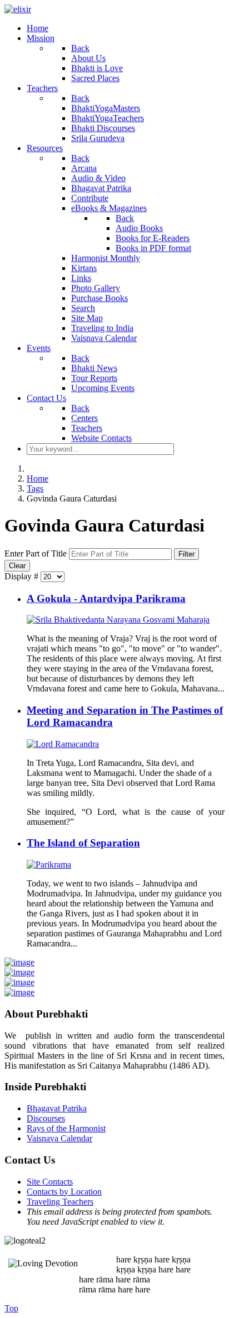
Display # (22, 576)
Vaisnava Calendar (59, 1138)
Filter (186, 554)
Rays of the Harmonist (66, 1128)
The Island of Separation (83, 843)
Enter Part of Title (36, 553)
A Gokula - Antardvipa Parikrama (106, 598)
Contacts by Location (64, 1191)
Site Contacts (50, 1181)
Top (11, 1308)
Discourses (46, 1118)
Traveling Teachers (60, 1201)
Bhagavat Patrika (57, 1108)
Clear (17, 566)
